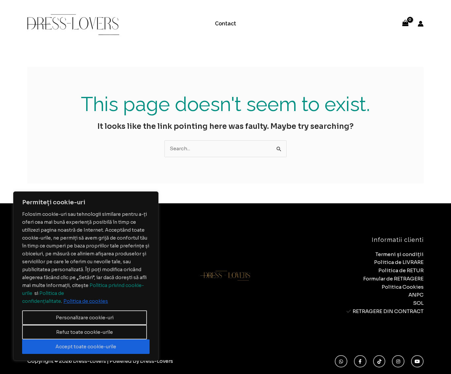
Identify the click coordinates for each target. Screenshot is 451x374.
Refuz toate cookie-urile (84, 332)
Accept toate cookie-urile (85, 347)
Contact (225, 23)
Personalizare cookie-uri (85, 318)
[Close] (152, 197)
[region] (85, 276)
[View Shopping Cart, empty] (405, 23)
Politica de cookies (85, 301)
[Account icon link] (421, 24)
